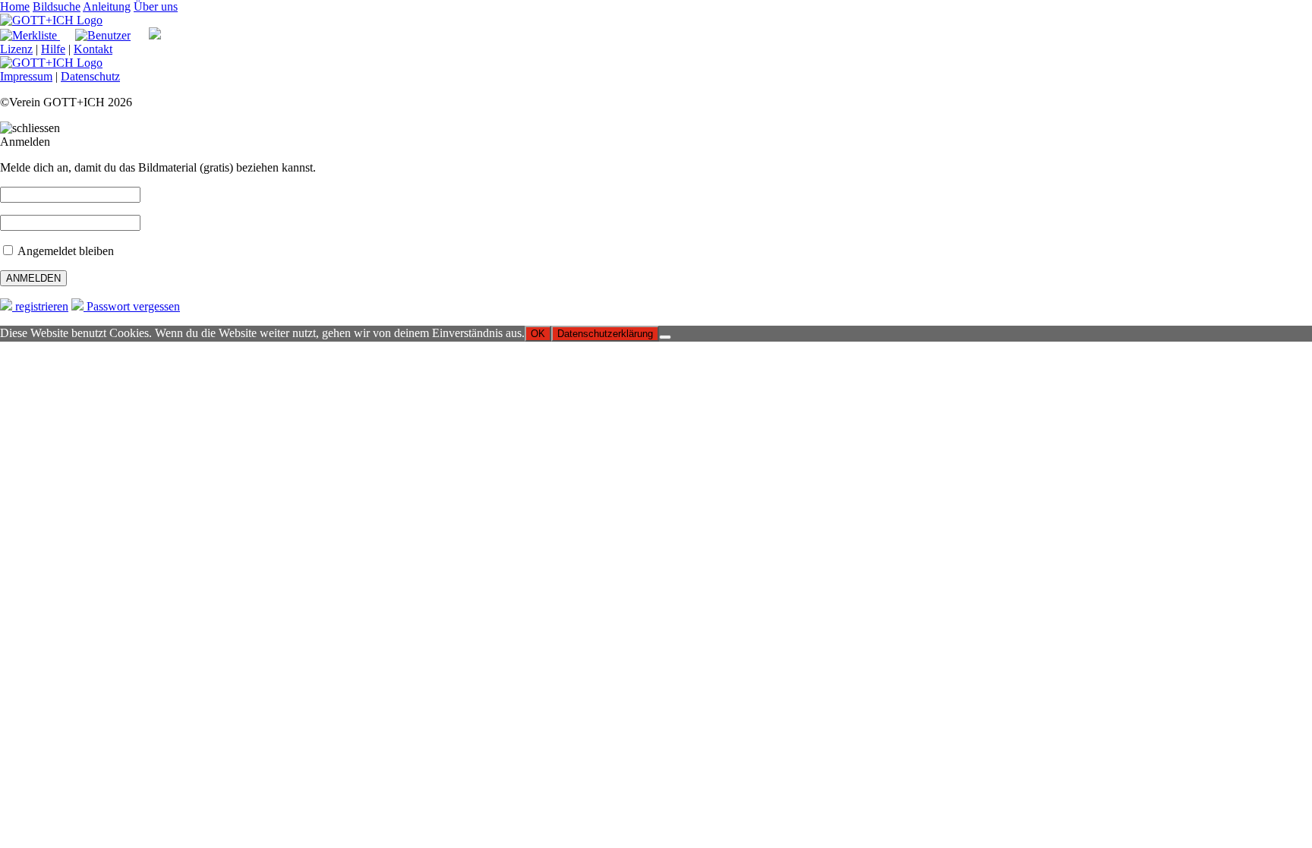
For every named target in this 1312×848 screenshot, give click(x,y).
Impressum (26, 76)
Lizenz (16, 49)
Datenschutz (90, 76)
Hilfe (53, 49)
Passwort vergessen (132, 306)
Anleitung (107, 6)
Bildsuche (56, 6)
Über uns (156, 6)
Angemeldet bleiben (64, 250)
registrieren (40, 306)
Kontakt (93, 49)
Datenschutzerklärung (605, 333)
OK (538, 333)
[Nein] (665, 337)
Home (15, 6)
